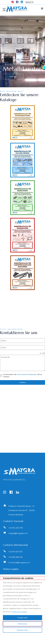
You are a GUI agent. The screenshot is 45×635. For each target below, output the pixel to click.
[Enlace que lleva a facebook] (12, 493)
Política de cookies (19, 612)
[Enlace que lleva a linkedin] (19, 493)
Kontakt (13, 76)
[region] (22, 604)
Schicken (22, 382)
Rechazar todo (22, 630)
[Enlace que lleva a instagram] (6, 493)
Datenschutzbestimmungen (27, 374)
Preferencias (22, 624)
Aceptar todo (22, 618)
